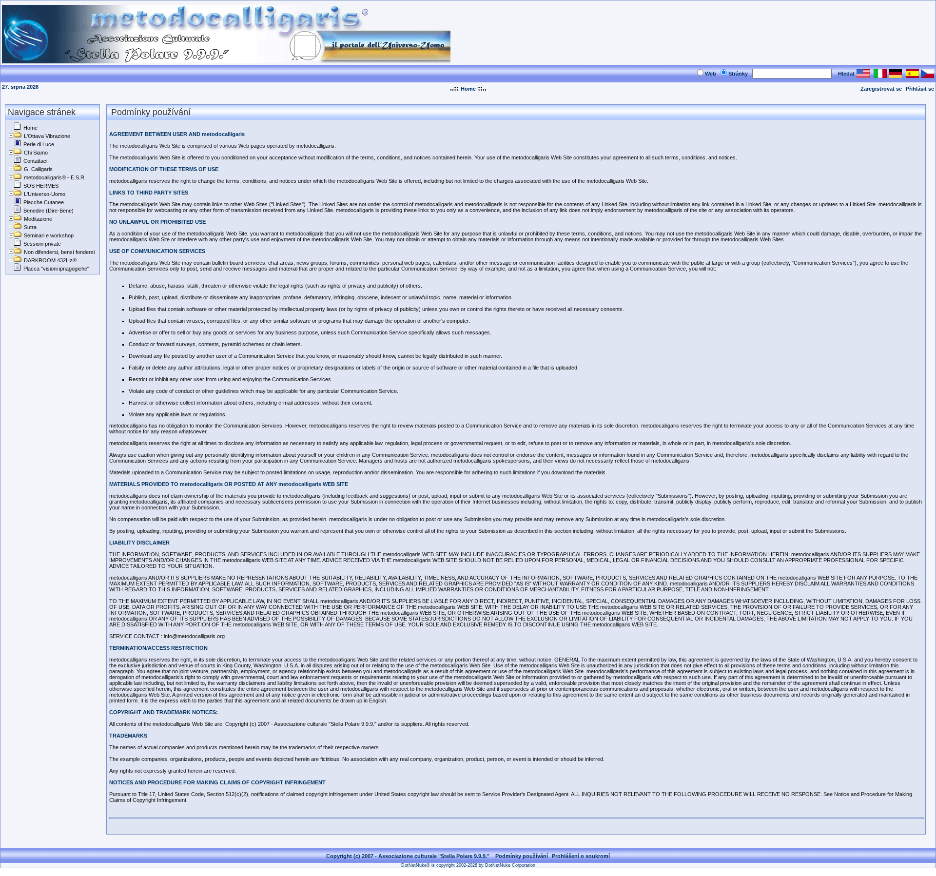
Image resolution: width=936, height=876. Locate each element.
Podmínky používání (521, 856)
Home (468, 89)
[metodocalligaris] (226, 61)
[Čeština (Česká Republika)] (927, 75)
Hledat (846, 74)
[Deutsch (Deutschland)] (895, 75)
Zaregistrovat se (881, 89)
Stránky (738, 74)
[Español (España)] (912, 75)
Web (710, 74)
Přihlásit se (920, 89)
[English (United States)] (863, 75)
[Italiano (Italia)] (880, 75)
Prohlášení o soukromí (581, 856)
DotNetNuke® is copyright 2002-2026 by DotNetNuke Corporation (468, 865)
